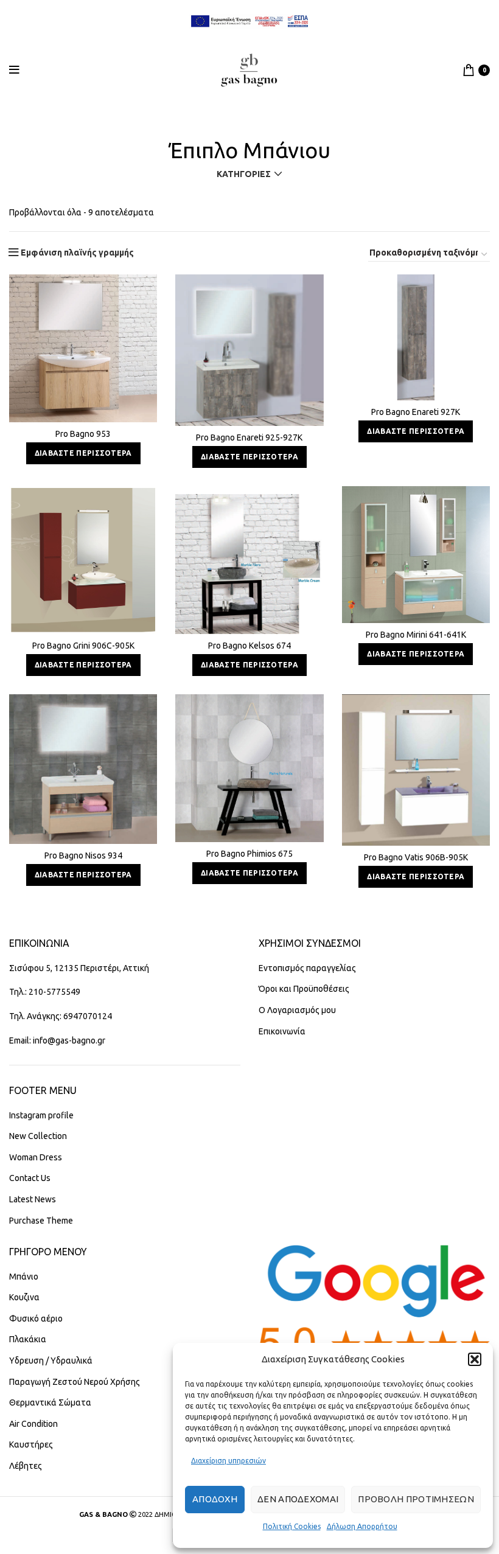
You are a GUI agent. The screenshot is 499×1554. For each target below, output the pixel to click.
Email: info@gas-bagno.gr (57, 1040)
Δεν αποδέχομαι (297, 1499)
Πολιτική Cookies (292, 1526)
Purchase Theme (41, 1220)
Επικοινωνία (282, 1031)
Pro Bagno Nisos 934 (83, 855)
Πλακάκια (27, 1339)
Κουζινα (24, 1297)
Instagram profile (41, 1115)
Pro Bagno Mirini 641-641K (416, 634)
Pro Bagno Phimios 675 (249, 854)
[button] (475, 1359)
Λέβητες (25, 1466)
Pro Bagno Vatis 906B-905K (416, 857)
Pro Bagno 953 (83, 434)
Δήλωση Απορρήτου (362, 1526)
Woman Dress (35, 1157)
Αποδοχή (214, 1499)
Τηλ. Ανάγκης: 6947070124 (60, 1016)
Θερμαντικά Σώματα (50, 1402)
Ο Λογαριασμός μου (297, 1010)
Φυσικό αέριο (36, 1318)
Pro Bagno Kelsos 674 (249, 645)
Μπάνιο (23, 1276)
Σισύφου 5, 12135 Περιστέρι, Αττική (79, 968)
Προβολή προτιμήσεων (416, 1499)
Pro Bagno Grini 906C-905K (83, 645)
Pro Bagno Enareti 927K (415, 412)
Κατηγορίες (244, 174)
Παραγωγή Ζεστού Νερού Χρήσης (74, 1382)
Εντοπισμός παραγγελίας (307, 968)
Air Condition (33, 1424)
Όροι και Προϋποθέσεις (304, 989)
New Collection (38, 1136)
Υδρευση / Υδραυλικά (50, 1360)
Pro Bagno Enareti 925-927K (249, 437)
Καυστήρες (31, 1444)
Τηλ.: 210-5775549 (44, 992)
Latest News (32, 1199)
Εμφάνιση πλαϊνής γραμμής (77, 252)
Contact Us (30, 1178)
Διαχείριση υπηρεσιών (228, 1461)
